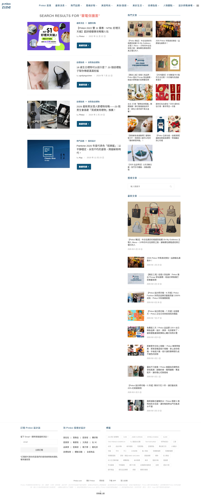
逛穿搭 (85, 437)
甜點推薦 (147, 455)
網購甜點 (126, 460)
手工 (124, 451)
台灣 (109, 446)
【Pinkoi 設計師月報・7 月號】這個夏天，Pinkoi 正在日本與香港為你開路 (163, 312)
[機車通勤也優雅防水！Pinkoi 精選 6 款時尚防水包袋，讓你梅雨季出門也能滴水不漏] (136, 405)
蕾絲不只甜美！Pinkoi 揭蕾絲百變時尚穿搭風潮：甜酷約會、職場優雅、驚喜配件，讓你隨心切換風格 (163, 369)
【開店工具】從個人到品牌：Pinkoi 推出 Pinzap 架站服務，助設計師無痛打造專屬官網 (140, 77)
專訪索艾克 (162, 446)
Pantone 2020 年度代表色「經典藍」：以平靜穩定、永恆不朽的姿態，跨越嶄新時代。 (99, 149)
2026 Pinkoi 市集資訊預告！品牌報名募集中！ (168, 42)
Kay (80, 157)
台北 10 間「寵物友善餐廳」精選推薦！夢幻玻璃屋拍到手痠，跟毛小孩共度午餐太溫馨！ (140, 107)
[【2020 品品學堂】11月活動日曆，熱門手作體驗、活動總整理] (140, 153)
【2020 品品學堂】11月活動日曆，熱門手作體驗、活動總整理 (140, 167)
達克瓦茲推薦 (123, 470)
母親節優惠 (156, 451)
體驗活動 (78, 452)
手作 (117, 451)
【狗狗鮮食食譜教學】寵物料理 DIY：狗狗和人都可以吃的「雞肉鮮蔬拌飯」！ (139, 138)
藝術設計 (92, 141)
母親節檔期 (169, 451)
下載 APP (112, 481)
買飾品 (76, 437)
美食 (146, 460)
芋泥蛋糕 (111, 465)
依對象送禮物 (94, 62)
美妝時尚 (106, 5)
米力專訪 (166, 455)
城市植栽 (129, 446)
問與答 (101, 481)
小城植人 (174, 446)
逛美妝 (76, 447)
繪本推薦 (137, 460)
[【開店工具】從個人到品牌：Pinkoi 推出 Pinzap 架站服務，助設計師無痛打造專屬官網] (140, 63)
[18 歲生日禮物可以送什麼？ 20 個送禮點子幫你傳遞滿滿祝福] (48, 75)
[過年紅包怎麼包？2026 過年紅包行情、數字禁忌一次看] (168, 92)
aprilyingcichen (85, 75)
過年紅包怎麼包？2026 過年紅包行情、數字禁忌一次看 (168, 105)
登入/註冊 (124, 481)
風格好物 (90, 5)
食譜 (134, 470)
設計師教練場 (186, 5)
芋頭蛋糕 (122, 465)
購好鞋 (95, 437)
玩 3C (94, 442)
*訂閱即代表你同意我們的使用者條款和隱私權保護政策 (39, 458)
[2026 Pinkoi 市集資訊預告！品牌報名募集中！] (168, 29)
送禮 (157, 465)
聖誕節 (165, 460)
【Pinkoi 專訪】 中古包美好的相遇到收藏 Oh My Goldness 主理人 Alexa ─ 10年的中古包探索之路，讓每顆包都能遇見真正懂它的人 (140, 46)
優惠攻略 (92, 23)
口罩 (174, 442)
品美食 (66, 447)
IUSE (125, 437)
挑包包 (66, 437)
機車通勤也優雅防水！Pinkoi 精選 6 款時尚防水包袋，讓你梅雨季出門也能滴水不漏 (163, 404)
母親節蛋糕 (111, 455)
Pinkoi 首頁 (45, 5)
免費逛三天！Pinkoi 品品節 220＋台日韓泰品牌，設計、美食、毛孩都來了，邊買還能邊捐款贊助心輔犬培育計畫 (163, 330)
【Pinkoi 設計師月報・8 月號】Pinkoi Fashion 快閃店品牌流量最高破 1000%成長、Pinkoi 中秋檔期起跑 (163, 295)
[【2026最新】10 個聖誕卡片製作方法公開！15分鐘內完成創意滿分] (168, 63)
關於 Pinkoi (90, 481)
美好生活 (137, 5)
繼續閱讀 (83, 45)
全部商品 (90, 452)
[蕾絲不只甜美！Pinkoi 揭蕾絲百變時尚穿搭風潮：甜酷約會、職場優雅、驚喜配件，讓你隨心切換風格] (136, 371)
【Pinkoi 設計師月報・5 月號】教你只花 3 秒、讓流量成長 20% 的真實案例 (152, 386)
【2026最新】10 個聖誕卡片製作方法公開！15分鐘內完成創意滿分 (168, 77)
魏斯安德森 (144, 470)
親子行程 (132, 465)
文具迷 (85, 442)
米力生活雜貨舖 (113, 460)
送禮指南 (152, 5)
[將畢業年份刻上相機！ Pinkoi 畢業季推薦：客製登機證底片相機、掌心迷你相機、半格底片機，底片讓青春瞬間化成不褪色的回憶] (136, 350)
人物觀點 (168, 5)
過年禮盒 (111, 470)
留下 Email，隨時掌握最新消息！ (35, 437)
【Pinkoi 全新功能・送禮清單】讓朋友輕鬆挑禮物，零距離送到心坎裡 (168, 138)
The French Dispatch (116, 442)
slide (165, 437)
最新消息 (60, 5)
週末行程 (166, 465)
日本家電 (134, 451)
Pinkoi (81, 36)
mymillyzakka (152, 437)
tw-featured (150, 442)
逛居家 (66, 442)
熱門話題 (75, 5)
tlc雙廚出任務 (135, 442)
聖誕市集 (156, 460)
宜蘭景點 (151, 446)
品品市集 (119, 446)
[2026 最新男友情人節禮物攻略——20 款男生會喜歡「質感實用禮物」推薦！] (48, 115)
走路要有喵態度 (145, 465)
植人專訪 (145, 451)
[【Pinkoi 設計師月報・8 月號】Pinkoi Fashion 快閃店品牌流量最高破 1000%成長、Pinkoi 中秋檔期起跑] (136, 297)
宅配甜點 (140, 446)
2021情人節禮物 (113, 437)
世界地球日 (164, 442)
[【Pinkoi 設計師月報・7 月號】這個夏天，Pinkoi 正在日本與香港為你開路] (136, 315)
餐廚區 (76, 442)
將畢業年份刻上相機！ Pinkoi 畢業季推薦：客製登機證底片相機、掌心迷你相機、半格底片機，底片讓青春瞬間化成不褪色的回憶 (163, 350)
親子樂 (85, 447)
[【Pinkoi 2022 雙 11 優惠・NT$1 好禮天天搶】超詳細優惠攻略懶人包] (48, 36)
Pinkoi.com (78, 481)
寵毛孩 (95, 447)
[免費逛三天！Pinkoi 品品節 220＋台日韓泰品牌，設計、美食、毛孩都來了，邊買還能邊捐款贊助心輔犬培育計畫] (136, 331)
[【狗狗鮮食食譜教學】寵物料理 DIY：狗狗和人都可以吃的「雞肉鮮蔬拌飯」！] (140, 124)
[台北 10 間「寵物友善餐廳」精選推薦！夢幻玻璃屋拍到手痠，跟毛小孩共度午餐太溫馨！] (140, 92)
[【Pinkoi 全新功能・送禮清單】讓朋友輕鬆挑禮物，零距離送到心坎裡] (168, 124)
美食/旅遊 (122, 5)
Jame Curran (137, 437)
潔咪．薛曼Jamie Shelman (130, 455)
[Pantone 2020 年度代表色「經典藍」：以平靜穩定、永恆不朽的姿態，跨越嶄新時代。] (48, 154)
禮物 (156, 455)
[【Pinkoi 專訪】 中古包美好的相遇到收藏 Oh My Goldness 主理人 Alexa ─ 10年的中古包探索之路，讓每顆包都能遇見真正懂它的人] (140, 29)
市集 (109, 451)
